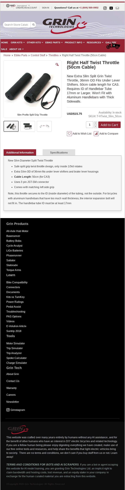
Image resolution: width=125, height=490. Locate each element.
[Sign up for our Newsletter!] (117, 8)
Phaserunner (13, 255)
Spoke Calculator (16, 358)
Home (7, 55)
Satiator (10, 260)
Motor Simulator (15, 343)
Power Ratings (15, 301)
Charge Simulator (16, 362)
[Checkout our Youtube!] (111, 8)
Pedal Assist (13, 306)
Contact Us (12, 381)
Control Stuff (38, 55)
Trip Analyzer (14, 353)
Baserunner (13, 236)
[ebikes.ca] (65, 24)
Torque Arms (13, 270)
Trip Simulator (14, 348)
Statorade (12, 265)
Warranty (11, 388)
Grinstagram (18, 410)
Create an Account (26, 8)
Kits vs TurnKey (15, 297)
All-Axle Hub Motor (17, 231)
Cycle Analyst (14, 245)
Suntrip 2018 (13, 331)
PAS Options (13, 316)
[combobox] (19, 25)
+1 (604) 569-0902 (88, 7)
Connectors (13, 287)
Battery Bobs (13, 240)
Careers (11, 394)
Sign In (45, 8)
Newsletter (12, 401)
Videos (10, 321)
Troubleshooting (15, 311)
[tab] (21, 152)
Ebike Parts (20, 55)
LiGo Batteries (14, 250)
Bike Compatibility (17, 282)
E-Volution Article (16, 326)
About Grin (12, 374)
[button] (57, 67)
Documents (13, 292)
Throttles (54, 55)
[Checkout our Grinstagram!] (105, 8)
